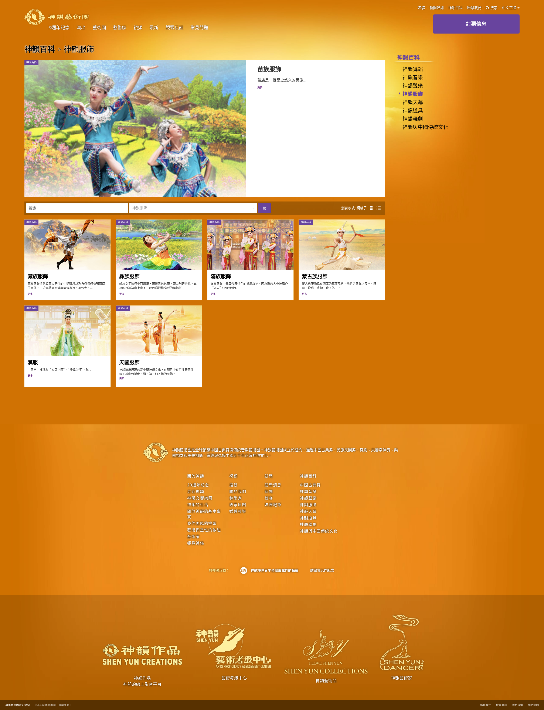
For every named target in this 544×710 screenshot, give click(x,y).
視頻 (137, 27)
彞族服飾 (129, 276)
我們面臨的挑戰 (202, 523)
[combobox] (193, 208)
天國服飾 (129, 362)
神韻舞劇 (412, 118)
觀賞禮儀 (195, 543)
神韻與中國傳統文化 (425, 126)
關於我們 (237, 491)
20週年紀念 (58, 27)
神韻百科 (455, 8)
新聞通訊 (436, 8)
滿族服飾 (221, 276)
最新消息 (273, 484)
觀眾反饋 (174, 27)
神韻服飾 (412, 93)
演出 (80, 27)
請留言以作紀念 (322, 570)
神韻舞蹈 (412, 68)
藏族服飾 (38, 276)
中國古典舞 (310, 484)
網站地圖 (533, 705)
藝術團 (99, 27)
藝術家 (119, 27)
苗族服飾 (269, 69)
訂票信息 (476, 23)
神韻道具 (412, 110)
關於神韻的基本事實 (204, 513)
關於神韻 (195, 476)
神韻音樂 (412, 77)
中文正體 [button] (509, 8)
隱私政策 (517, 705)
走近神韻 (195, 491)
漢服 (33, 362)
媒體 (421, 8)
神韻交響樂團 (199, 498)
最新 (153, 27)
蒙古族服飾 (314, 276)
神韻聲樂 (412, 85)
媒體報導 (237, 511)
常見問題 (199, 27)
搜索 (493, 8)
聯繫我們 (474, 8)
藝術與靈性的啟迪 (204, 529)
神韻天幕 (412, 101)
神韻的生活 (197, 504)
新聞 (269, 476)
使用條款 (501, 705)
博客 (269, 498)
